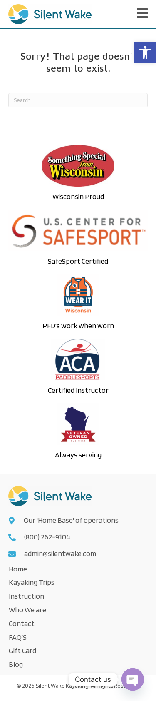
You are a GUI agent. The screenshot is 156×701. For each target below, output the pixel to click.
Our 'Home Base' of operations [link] (72, 520)
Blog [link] (16, 664)
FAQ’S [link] (18, 637)
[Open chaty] (132, 679)
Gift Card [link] (22, 650)
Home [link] (18, 568)
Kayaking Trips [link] (31, 582)
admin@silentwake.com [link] (60, 553)
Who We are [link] (27, 609)
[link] (145, 52)
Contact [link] (22, 623)
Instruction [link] (26, 595)
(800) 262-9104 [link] (47, 536)
